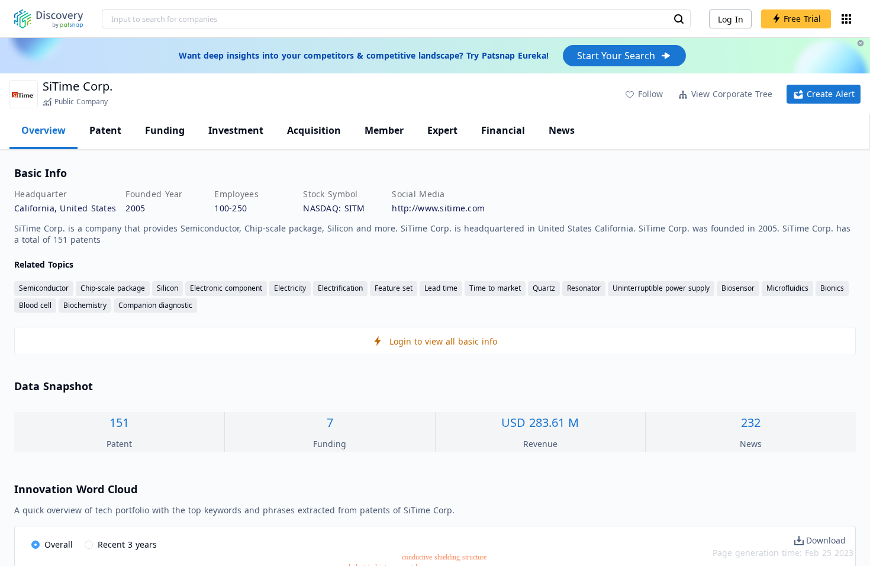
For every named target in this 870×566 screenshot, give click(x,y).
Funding (165, 130)
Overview (43, 130)
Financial (503, 130)
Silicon (167, 288)
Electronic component (226, 288)
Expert (442, 130)
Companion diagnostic (155, 305)
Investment (235, 130)
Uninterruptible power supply (661, 288)
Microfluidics (787, 288)
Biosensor (738, 288)
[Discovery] (48, 18)
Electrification (340, 288)
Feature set (394, 288)
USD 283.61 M (540, 422)
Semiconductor (44, 288)
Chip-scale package (112, 288)
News (562, 130)
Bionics (832, 288)
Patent (105, 130)
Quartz (544, 288)
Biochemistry (85, 305)
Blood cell (35, 305)
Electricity (290, 288)
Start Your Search (616, 55)
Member (384, 130)
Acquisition (314, 130)
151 (119, 422)
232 (751, 422)
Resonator (584, 288)
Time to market (495, 288)
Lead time (440, 288)
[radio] (52, 545)
